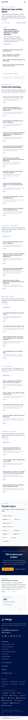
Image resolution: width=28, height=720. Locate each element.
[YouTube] (11, 636)
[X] (8, 636)
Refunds (11, 715)
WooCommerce (5, 654)
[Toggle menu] (24, 2)
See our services (20, 569)
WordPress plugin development (8, 651)
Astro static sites (5, 649)
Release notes (14, 684)
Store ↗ (3, 686)
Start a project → (6, 632)
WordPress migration (6, 656)
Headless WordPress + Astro (8, 644)
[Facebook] (14, 636)
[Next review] (23, 608)
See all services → (6, 658)
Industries (14, 666)
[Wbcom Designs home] (5, 2)
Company (14, 669)
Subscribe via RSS (21, 22)
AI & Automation (14, 662)
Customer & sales (14, 673)
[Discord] (20, 636)
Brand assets (22, 684)
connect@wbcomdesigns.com (10, 630)
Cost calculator (22, 681)
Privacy (3, 715)
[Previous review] (4, 608)
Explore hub (6, 236)
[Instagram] (17, 636)
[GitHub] (3, 636)
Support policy (18, 715)
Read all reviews (7, 604)
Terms (7, 715)
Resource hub (5, 681)
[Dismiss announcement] (25, 717)
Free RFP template (13, 681)
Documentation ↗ (5, 684)
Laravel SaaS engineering (7, 646)
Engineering (14, 641)
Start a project (8, 569)
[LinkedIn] (5, 636)
